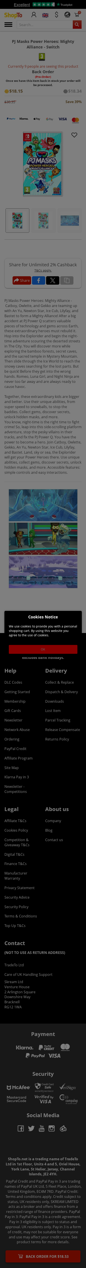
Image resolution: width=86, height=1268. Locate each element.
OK (43, 649)
